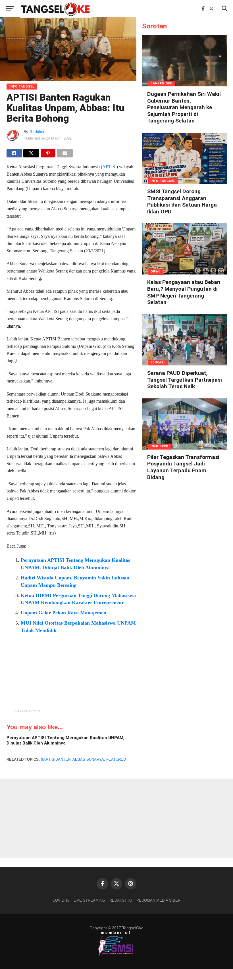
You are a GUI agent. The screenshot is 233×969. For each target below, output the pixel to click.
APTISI (109, 166)
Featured (116, 759)
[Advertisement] (85, 679)
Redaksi (37, 131)
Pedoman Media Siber (158, 900)
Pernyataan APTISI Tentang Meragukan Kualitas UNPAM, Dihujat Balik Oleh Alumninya (65, 740)
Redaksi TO (120, 900)
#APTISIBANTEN (55, 759)
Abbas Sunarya (88, 759)
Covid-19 (61, 900)
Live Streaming (89, 900)
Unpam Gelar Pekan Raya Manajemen (63, 612)
